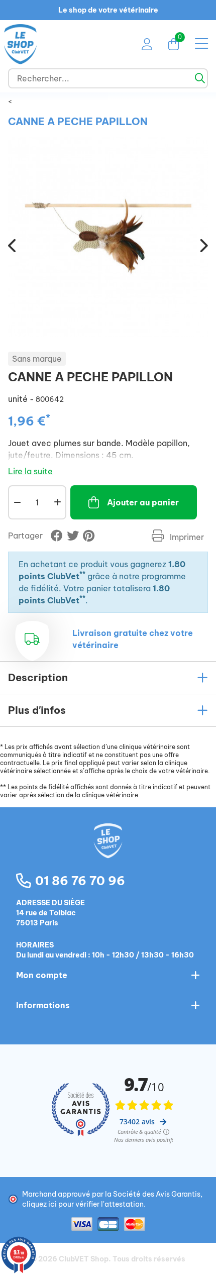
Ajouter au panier (143, 502)
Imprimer (186, 537)
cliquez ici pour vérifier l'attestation (83, 1204)
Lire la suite (30, 471)
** (82, 574)
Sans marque (37, 359)
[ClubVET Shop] (108, 851)
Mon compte (41, 975)
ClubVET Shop (84, 1258)
